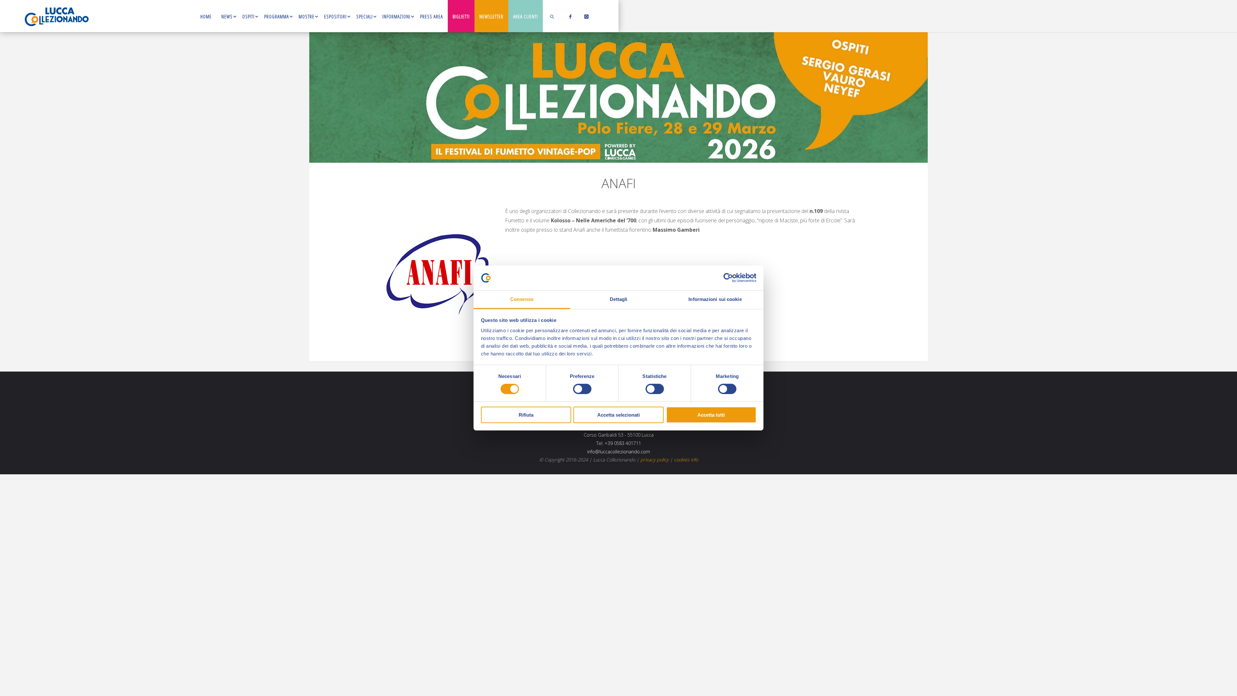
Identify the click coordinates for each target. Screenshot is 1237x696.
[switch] (582, 389)
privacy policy (654, 460)
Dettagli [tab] (619, 299)
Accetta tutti (711, 415)
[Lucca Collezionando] (57, 16)
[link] (552, 16)
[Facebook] (569, 16)
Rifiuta (526, 415)
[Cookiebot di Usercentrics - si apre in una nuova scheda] (728, 278)
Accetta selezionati (618, 415)
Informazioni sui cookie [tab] (715, 299)
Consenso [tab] (521, 299)
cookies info (686, 460)
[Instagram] (585, 16)
